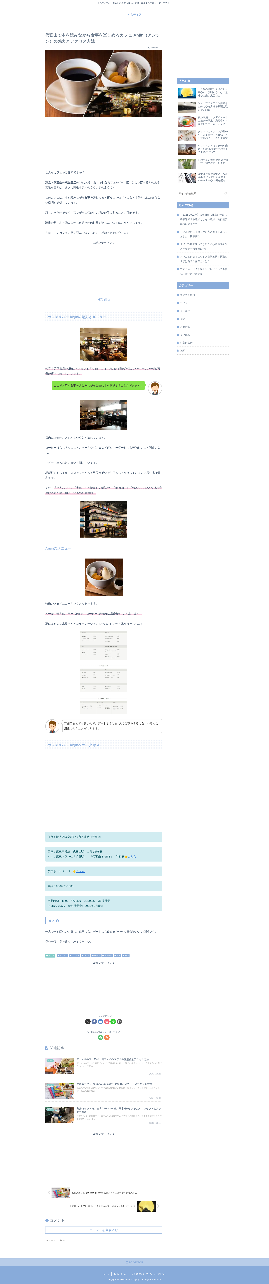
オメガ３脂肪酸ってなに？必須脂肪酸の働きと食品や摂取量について (203, 246)
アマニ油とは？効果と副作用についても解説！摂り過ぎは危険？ (203, 271)
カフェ (51, 955)
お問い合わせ (120, 1274)
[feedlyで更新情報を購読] (100, 1037)
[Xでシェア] (88, 1021)
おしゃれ (63, 955)
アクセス (75, 955)
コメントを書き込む (104, 1230)
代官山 (97, 955)
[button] (119, 1021)
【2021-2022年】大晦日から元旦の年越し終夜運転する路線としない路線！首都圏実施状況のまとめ (203, 219)
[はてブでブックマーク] (100, 1021)
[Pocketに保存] (107, 1021)
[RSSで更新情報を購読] (107, 1037)
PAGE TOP (135, 1262)
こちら (132, 856)
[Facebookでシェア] (94, 1021)
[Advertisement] (103, 143)
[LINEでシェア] (113, 1021)
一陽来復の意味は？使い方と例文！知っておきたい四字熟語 (203, 234)
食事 (118, 955)
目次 (100, 299)
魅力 (127, 955)
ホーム (106, 1274)
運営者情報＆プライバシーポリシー (148, 1274)
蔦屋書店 (108, 955)
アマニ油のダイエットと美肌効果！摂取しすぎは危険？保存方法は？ (203, 258)
